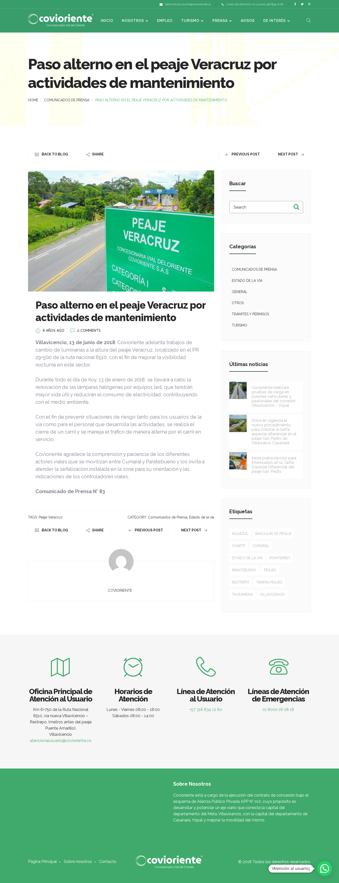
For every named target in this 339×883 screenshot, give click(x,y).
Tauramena (242, 594)
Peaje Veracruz (51, 517)
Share (98, 154)
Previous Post (245, 154)
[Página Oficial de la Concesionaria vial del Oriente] (60, 20)
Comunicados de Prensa (66, 100)
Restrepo (240, 582)
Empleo (164, 21)
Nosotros (133, 21)
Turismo (190, 21)
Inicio (107, 21)
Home (33, 100)
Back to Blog (55, 154)
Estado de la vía (201, 517)
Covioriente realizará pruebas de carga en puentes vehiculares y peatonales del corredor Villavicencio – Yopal (274, 396)
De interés (274, 21)
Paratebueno (244, 570)
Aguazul (240, 534)
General (239, 292)
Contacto (107, 861)
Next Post (288, 154)
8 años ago (53, 330)
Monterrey (279, 558)
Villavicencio (272, 594)
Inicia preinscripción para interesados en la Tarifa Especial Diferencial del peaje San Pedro (274, 465)
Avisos (248, 21)
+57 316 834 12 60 (205, 709)
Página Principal (42, 861)
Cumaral (260, 546)
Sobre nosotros (78, 861)
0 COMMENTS (89, 330)
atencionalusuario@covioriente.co (188, 4)
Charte (238, 546)
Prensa (220, 21)
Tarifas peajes (269, 582)
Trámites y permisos (250, 314)
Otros (238, 303)
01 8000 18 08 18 (278, 709)
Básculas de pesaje (273, 534)
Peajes (270, 570)
